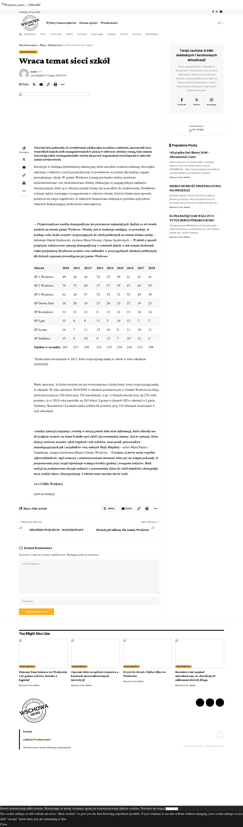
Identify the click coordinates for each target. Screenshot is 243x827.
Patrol (43, 34)
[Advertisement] (99, 782)
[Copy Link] (48, 84)
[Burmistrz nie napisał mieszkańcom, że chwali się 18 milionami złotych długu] (199, 653)
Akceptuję (172, 809)
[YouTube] (221, 12)
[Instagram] (211, 102)
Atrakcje (112, 34)
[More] (62, 84)
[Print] (55, 84)
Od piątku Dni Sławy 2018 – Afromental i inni (189, 154)
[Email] (41, 84)
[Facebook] (213, 12)
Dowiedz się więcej (153, 808)
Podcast (124, 34)
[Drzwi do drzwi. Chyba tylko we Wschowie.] (147, 653)
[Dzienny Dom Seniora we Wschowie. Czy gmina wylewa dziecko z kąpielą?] (43, 653)
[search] (213, 22)
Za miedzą (82, 34)
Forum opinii (56, 34)
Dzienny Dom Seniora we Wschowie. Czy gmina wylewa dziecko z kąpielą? (43, 676)
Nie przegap (97, 34)
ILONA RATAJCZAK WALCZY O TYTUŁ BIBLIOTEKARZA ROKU (191, 218)
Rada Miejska (152, 34)
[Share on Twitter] (34, 84)
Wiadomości (30, 34)
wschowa (136, 34)
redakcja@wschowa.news (37, 739)
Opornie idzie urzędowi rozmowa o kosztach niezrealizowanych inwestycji (95, 676)
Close (3, 824)
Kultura (69, 34)
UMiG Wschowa (52, 483)
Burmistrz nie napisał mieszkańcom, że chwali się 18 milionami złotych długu (195, 676)
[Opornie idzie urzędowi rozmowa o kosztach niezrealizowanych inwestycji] (95, 653)
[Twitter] (217, 12)
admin (34, 71)
